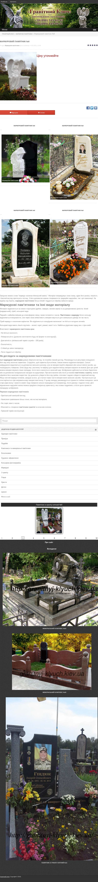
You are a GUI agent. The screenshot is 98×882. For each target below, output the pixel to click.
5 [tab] (43, 538)
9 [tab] (85, 538)
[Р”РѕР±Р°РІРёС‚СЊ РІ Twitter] (91, 107)
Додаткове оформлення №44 (49, 505)
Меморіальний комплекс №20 (54, 692)
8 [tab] (75, 538)
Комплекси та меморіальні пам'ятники (16, 448)
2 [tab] (12, 538)
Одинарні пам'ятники (9, 434)
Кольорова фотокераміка (11, 463)
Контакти (13, 1)
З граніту (4, 472)
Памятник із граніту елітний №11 (54, 863)
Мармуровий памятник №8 (24, 125)
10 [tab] (96, 538)
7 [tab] (64, 538)
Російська (4, 1)
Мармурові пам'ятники (12, 45)
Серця (3, 477)
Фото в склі (5, 497)
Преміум (4, 439)
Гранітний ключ (5, 876)
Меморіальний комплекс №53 (54, 628)
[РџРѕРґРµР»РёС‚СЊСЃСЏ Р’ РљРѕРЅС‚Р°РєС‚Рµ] (95, 107)
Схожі (42, 112)
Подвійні (4, 443)
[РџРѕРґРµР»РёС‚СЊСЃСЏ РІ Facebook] (88, 107)
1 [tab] (1, 538)
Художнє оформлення (10, 458)
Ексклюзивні (6, 453)
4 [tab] (33, 538)
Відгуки (14, 112)
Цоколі (4, 492)
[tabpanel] (49, 518)
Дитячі (3, 487)
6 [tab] (54, 538)
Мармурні (5, 468)
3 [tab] (22, 538)
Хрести (4, 482)
